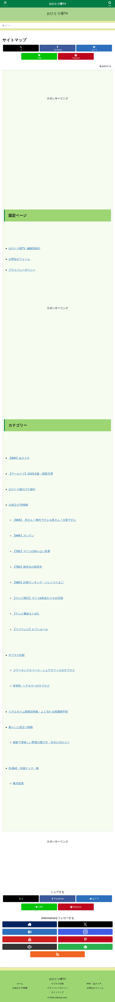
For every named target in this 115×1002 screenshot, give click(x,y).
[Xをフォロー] (85, 924)
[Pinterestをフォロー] (85, 939)
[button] (106, 622)
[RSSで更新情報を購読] (57, 954)
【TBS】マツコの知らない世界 (31, 551)
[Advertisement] (57, 146)
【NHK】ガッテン (23, 535)
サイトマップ (57, 992)
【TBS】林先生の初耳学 (27, 566)
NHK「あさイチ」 (95, 983)
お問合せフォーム (19, 259)
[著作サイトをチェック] (29, 924)
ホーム (20, 983)
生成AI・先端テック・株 (24, 768)
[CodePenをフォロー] (29, 947)
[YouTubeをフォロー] (29, 939)
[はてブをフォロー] (29, 932)
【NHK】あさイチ (19, 458)
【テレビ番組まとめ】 (26, 613)
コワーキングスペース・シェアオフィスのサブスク (44, 670)
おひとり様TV (57, 3)
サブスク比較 (17, 655)
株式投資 (18, 783)
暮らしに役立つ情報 (21, 727)
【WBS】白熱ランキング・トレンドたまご (38, 582)
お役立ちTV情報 (18, 504)
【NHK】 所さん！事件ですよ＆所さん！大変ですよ (44, 520)
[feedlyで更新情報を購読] (85, 947)
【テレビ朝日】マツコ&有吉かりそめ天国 (38, 598)
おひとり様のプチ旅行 (22, 489)
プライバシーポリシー (22, 269)
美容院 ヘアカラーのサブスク (31, 685)
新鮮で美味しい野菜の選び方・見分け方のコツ (41, 742)
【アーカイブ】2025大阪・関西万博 (31, 473)
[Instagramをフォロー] (85, 932)
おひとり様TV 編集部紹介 (24, 248)
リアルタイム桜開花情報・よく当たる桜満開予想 (38, 711)
